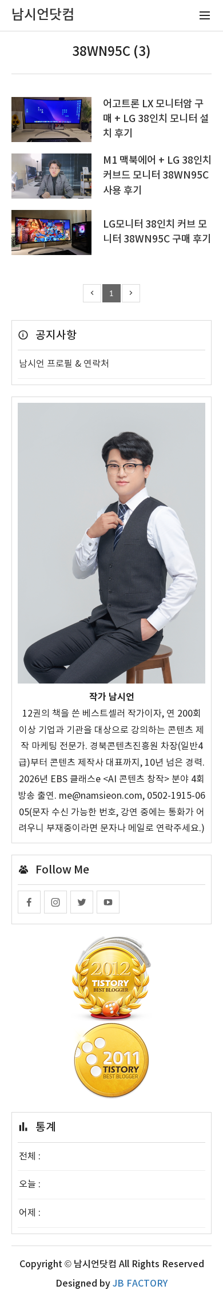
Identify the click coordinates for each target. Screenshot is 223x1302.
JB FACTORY (140, 1284)
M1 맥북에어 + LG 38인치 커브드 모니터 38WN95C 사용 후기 (157, 176)
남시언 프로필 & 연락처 (64, 364)
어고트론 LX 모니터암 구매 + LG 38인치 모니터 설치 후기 (156, 119)
